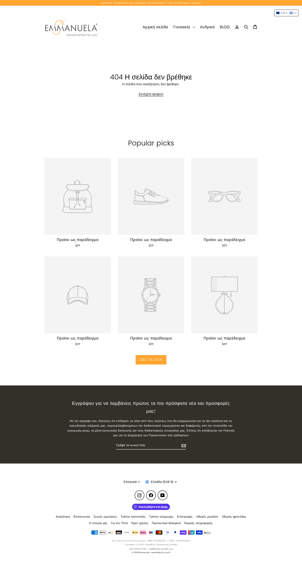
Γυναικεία (182, 27)
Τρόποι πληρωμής (161, 517)
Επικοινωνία (82, 517)
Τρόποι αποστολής (133, 517)
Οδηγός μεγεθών (207, 517)
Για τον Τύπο (119, 523)
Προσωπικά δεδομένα (166, 523)
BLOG (225, 27)
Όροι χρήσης (139, 523)
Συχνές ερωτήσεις (105, 517)
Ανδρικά (207, 27)
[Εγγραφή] (183, 445)
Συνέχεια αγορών (151, 94)
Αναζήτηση (63, 517)
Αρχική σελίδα (155, 27)
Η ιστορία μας (98, 523)
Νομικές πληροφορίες (198, 523)
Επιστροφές (185, 517)
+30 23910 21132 (137, 548)
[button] (286, 13)
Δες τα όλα (151, 360)
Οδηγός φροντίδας (234, 517)
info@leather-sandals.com (161, 548)
